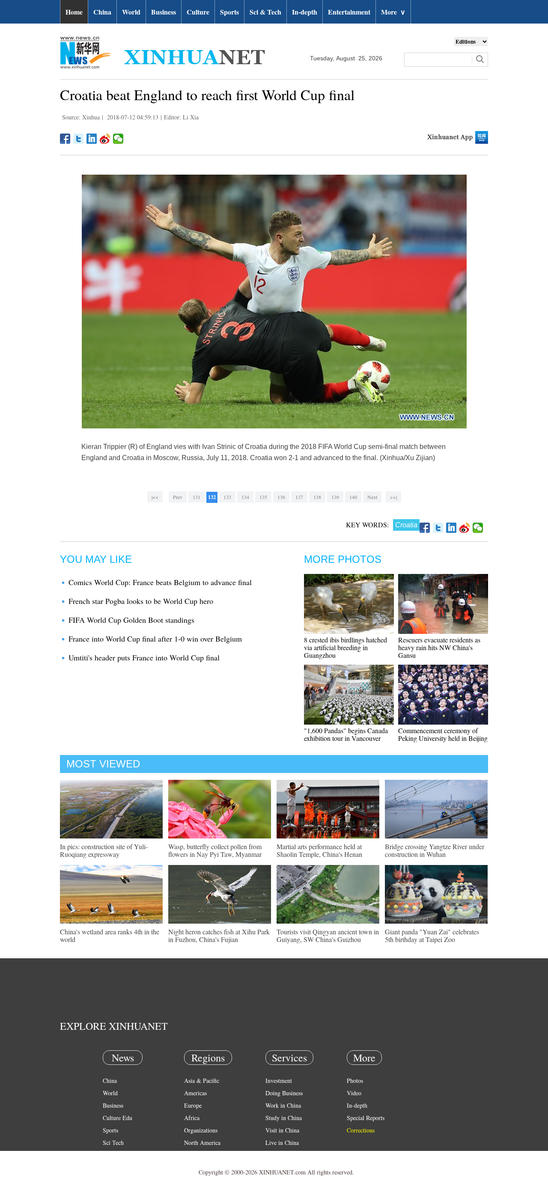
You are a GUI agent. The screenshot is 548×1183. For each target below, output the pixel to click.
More (393, 12)
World (131, 12)
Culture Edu (117, 1118)
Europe (193, 1105)
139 (335, 496)
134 (245, 496)
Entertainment (349, 12)
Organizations (200, 1130)
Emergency (279, 1155)
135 (263, 496)
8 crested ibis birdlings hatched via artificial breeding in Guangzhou (345, 647)
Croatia (406, 525)
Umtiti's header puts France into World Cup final (144, 657)
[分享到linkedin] (91, 139)
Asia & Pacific (201, 1080)
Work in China (283, 1105)
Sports (229, 12)
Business (163, 12)
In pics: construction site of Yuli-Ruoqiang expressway (104, 850)
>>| (393, 496)
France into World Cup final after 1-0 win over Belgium (155, 638)
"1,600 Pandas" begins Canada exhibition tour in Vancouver (346, 734)
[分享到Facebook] (65, 139)
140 (353, 496)
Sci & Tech (265, 12)
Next (372, 496)
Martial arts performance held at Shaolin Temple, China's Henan (319, 850)
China (102, 12)
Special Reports (365, 1118)
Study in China (283, 1118)
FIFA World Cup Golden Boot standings (131, 620)
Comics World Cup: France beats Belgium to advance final (160, 582)
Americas (195, 1093)
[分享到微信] (118, 139)
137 (299, 496)
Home (74, 12)
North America (202, 1142)
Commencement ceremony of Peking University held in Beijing (443, 734)
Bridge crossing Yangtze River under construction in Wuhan (434, 850)
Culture (198, 12)
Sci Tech (113, 1142)
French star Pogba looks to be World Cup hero (140, 601)
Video (354, 1093)
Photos (355, 1080)
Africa (192, 1118)
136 (281, 496)
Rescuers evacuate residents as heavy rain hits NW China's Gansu (439, 647)
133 (227, 496)
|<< (155, 496)
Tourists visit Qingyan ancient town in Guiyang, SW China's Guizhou (328, 935)
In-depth (304, 12)
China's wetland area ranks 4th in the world (109, 935)
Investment (278, 1080)
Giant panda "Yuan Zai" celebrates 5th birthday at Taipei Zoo (432, 935)
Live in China (282, 1142)
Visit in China (282, 1130)
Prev (177, 496)
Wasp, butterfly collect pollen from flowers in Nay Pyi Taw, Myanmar (215, 850)
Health (111, 1155)
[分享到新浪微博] (105, 139)
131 (196, 496)
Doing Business (284, 1093)
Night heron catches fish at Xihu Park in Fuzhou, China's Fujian (219, 935)
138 (317, 496)
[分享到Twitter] (78, 139)
